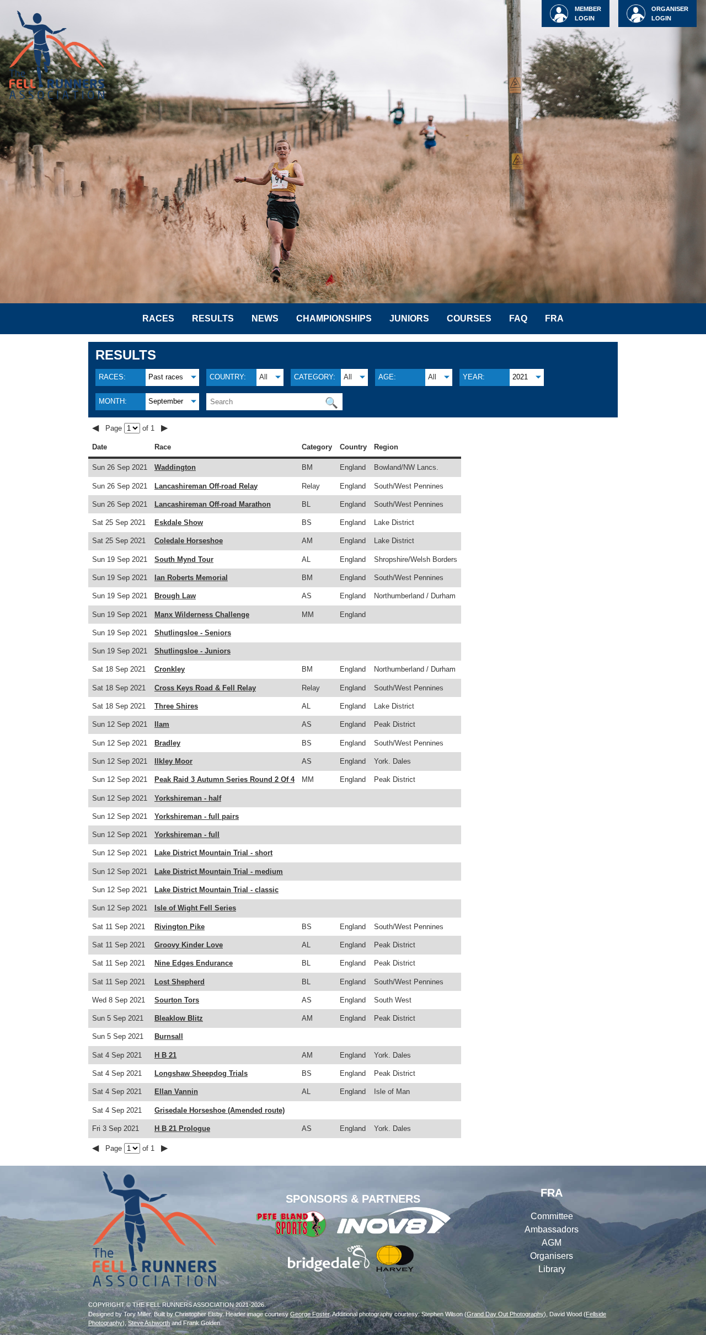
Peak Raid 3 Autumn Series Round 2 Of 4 (224, 779)
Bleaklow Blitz (178, 1018)
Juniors (409, 318)
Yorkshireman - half (187, 798)
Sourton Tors (176, 1000)
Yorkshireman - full (187, 834)
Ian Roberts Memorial (191, 577)
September (165, 401)
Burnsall (168, 1036)
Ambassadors (552, 1229)
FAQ (518, 318)
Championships (334, 318)
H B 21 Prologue (182, 1128)
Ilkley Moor (173, 761)
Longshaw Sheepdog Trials (201, 1073)
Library (551, 1269)
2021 (520, 377)
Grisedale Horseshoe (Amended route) (219, 1110)
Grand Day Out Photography (505, 1314)
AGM (551, 1242)
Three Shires (176, 706)
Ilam (161, 724)
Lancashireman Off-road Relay (206, 486)
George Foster (309, 1314)
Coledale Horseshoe (188, 541)
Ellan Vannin (176, 1091)
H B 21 (165, 1055)
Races (158, 318)
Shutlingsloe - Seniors (192, 633)
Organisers (551, 1256)
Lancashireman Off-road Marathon (212, 504)
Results (213, 318)
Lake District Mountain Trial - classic (216, 890)
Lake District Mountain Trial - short (213, 853)
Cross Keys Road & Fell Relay (205, 688)
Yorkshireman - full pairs (196, 816)
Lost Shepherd (179, 982)
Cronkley (169, 669)
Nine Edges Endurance (193, 963)
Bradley (167, 743)
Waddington (175, 467)
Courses (469, 318)
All (263, 377)
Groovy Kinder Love (188, 945)
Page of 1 (131, 428)
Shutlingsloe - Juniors (192, 651)
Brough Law (175, 596)
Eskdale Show (178, 522)
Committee (552, 1216)
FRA (554, 318)
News (265, 318)
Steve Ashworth (149, 1323)
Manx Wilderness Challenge (201, 614)
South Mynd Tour (183, 559)
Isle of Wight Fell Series (195, 908)
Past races (165, 377)
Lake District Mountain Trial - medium (218, 871)
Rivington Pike (179, 927)
